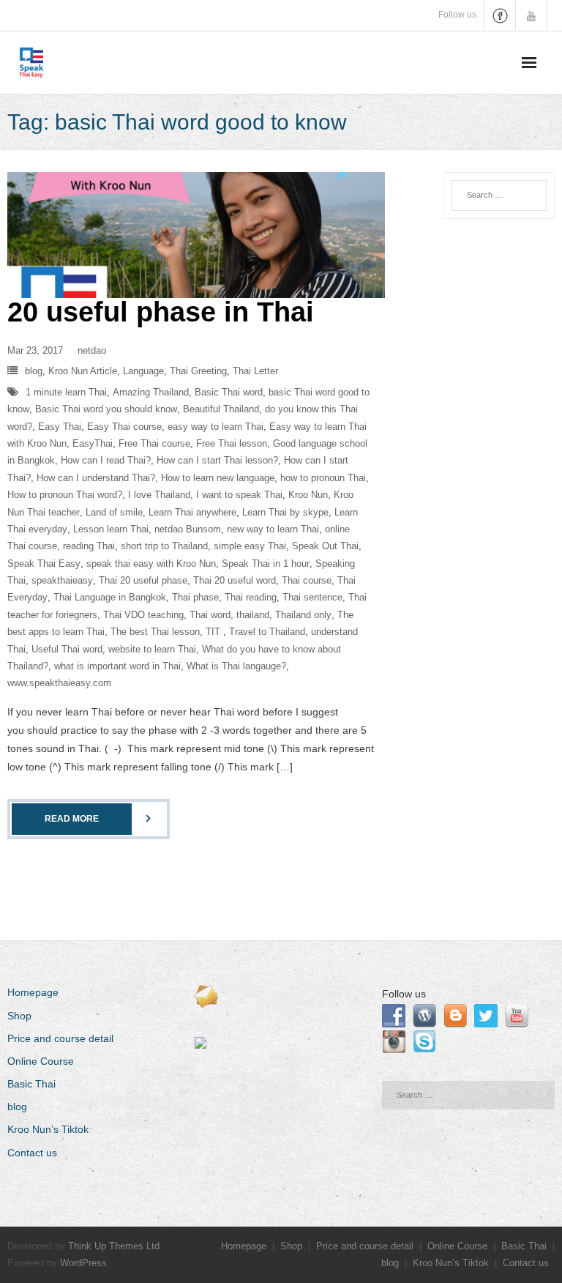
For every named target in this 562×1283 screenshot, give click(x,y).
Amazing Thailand (151, 392)
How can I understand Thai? (96, 477)
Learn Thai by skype (285, 512)
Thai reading (251, 597)
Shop (19, 1016)
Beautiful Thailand (221, 409)
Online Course (40, 1061)
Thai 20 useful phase (143, 580)
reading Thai (89, 545)
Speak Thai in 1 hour (266, 563)
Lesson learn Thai (111, 529)
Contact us (32, 1153)
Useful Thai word (66, 649)
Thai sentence (312, 597)
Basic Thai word (229, 392)
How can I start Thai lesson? (217, 460)
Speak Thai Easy (43, 563)
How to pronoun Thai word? (64, 494)
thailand (252, 614)
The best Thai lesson (155, 631)
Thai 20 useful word (234, 580)
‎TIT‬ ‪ (214, 631)
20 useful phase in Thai (160, 312)
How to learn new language (217, 477)
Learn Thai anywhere (192, 512)
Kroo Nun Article (82, 370)
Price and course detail (60, 1038)
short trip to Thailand (164, 545)
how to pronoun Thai (323, 477)
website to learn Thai (152, 649)
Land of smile (114, 512)
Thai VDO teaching (143, 614)
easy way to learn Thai (215, 426)
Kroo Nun (308, 494)
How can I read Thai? (106, 460)
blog (33, 370)
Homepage (33, 992)
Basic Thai (31, 1084)
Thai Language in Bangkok (109, 597)
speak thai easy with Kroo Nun (151, 563)
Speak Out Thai (325, 545)
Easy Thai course (124, 426)
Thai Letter (255, 370)
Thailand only (303, 614)
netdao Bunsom (187, 529)
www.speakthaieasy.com (59, 682)
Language (143, 370)
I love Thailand (159, 494)
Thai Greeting (198, 370)
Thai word (210, 614)
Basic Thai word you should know (106, 409)
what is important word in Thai (117, 666)
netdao (92, 350)
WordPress (83, 1262)
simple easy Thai (250, 545)
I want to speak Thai (239, 494)
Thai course (306, 580)
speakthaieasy (62, 580)
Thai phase (195, 597)
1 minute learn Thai (66, 392)
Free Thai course (154, 443)
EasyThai (92, 443)
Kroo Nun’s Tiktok (48, 1129)
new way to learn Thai (273, 529)
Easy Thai (59, 426)
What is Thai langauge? (236, 666)
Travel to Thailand (267, 631)
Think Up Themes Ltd (114, 1246)
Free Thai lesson (231, 443)
